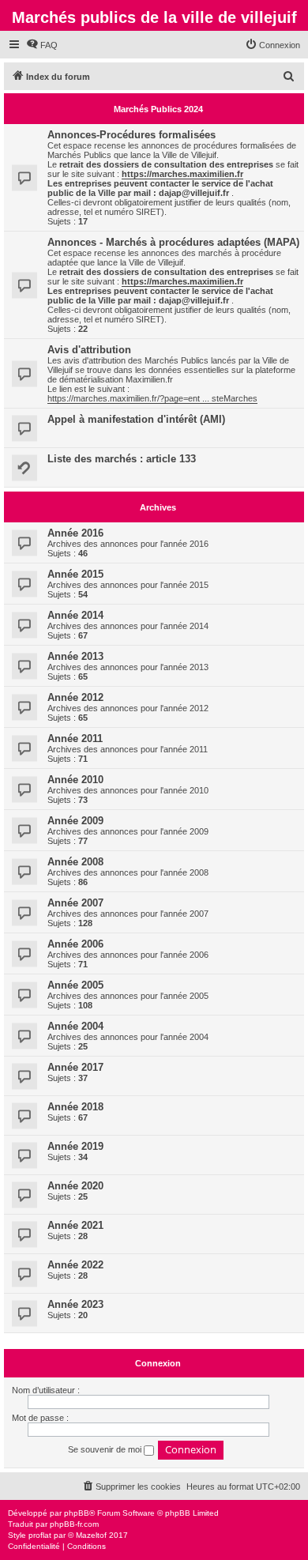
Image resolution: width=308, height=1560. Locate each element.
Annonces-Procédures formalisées (131, 135)
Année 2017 (75, 1067)
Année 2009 (75, 821)
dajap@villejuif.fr (194, 193)
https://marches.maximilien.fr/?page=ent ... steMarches (152, 398)
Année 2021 (75, 1225)
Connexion (158, 1363)
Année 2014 (75, 615)
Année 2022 (75, 1265)
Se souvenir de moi (106, 1449)
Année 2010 (75, 780)
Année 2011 (75, 738)
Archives (158, 507)
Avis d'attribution (89, 350)
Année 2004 (75, 1026)
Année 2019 (75, 1146)
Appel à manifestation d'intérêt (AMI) (136, 419)
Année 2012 (75, 697)
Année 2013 (75, 656)
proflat (39, 1535)
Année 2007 (75, 903)
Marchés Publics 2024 (158, 109)
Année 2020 (75, 1186)
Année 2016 (75, 533)
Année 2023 (75, 1304)
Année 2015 (75, 574)
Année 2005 (75, 985)
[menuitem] (42, 45)
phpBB (76, 1513)
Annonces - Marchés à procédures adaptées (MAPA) (173, 242)
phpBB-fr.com (74, 1524)
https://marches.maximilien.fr (182, 174)
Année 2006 (75, 944)
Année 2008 (75, 862)
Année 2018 (75, 1107)
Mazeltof (91, 1535)
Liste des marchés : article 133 (121, 459)
